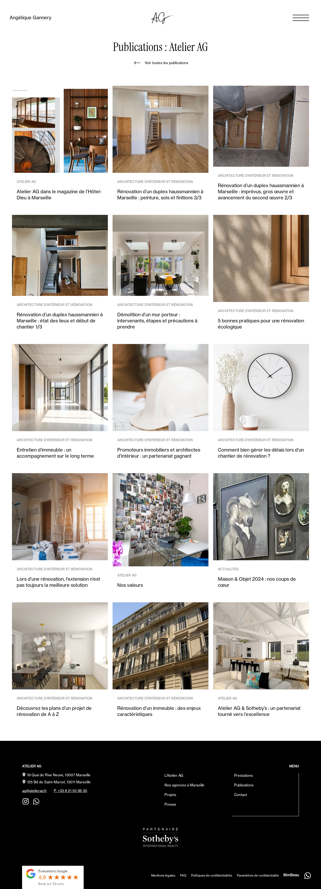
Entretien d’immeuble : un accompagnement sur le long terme (55, 453)
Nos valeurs (130, 585)
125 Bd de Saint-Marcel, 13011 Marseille (59, 782)
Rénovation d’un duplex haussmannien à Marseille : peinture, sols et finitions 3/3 (160, 195)
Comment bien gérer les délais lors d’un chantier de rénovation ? (261, 453)
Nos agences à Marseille (184, 785)
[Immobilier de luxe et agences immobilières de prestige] (160, 837)
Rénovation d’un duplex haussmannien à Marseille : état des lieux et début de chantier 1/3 (60, 321)
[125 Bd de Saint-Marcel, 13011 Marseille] (24, 782)
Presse (170, 804)
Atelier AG (26, 182)
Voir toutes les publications (166, 63)
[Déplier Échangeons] (307, 875)
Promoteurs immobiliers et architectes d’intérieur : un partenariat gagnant (158, 453)
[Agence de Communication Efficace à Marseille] (291, 874)
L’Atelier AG (173, 775)
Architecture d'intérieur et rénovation (155, 182)
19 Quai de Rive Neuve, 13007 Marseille (58, 775)
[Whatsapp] (36, 801)
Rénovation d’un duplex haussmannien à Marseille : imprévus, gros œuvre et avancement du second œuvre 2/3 (261, 191)
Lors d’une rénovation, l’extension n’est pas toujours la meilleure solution (58, 582)
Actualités (228, 569)
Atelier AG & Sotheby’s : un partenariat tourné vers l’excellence (259, 711)
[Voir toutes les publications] (137, 63)
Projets (170, 794)
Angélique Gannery (30, 17)
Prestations (243, 775)
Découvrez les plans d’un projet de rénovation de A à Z (54, 711)
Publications (244, 785)
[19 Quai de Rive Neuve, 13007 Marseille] (24, 775)
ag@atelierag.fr (34, 791)
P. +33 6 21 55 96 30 (70, 791)
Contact (240, 794)
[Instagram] (25, 801)
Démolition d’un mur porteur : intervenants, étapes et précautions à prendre (157, 321)
